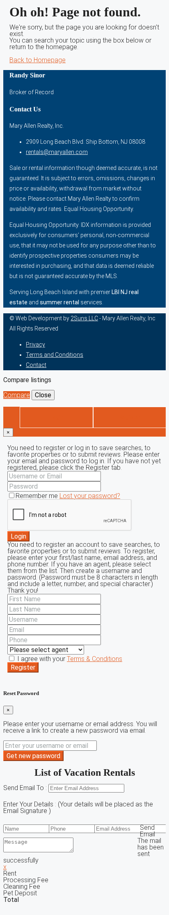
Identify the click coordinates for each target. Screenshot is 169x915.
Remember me (37, 496)
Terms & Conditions (94, 659)
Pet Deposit (20, 893)
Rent (9, 873)
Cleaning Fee (21, 886)
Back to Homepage (37, 60)
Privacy (35, 344)
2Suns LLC (84, 318)
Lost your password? (89, 496)
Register (23, 667)
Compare (16, 395)
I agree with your (69, 659)
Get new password (33, 756)
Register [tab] (130, 417)
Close (43, 395)
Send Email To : (25, 788)
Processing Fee (25, 880)
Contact (36, 365)
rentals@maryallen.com (57, 152)
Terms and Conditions (54, 354)
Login (18, 536)
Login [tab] (56, 417)
